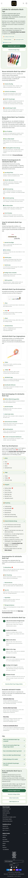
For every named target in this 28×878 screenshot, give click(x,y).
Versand (15, 876)
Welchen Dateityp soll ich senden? (10, 759)
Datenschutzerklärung (12, 874)
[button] (1, 3)
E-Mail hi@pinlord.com (14, 801)
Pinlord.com (12, 872)
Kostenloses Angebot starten (14, 46)
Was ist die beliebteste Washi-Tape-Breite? (12, 751)
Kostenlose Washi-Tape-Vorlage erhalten (14, 684)
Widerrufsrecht (6, 874)
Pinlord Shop (6, 716)
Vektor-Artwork (8, 550)
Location (14, 859)
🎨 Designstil (6, 484)
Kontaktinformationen (21, 874)
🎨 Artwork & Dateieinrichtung (10, 521)
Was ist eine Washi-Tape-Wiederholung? (12, 755)
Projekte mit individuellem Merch (10, 725)
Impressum (19, 876)
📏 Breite (5, 458)
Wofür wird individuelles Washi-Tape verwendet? (11, 740)
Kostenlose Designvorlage (14, 49)
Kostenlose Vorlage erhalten (14, 794)
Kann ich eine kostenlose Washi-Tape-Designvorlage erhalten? (11, 746)
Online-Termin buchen (14, 798)
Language (14, 863)
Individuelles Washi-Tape (8, 699)
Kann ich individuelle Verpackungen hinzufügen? (11, 764)
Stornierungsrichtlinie (10, 876)
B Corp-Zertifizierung (17, 155)
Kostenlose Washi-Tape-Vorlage (10, 707)
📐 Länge (5, 472)
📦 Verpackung (6, 503)
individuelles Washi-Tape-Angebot (17, 32)
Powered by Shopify (17, 872)
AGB (16, 874)
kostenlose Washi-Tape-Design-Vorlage (17, 451)
